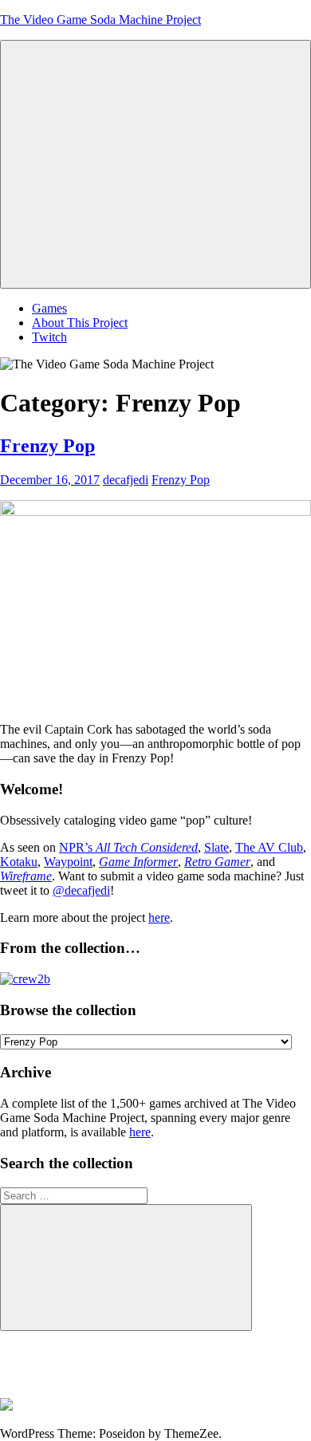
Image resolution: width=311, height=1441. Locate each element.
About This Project (80, 322)
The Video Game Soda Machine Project (100, 19)
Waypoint (68, 861)
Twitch (49, 337)
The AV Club (269, 847)
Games (49, 308)
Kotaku (18, 861)
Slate (216, 847)
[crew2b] (25, 979)
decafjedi (125, 479)
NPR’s (128, 847)
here (159, 917)
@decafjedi (81, 890)
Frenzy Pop (47, 445)
